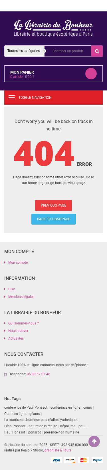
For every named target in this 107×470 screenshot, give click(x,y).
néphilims (67, 426)
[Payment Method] (56, 459)
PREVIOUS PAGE (53, 205)
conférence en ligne (65, 408)
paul (81, 426)
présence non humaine (61, 432)
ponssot (34, 432)
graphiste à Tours (58, 450)
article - (22, 77)
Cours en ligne (15, 414)
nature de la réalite (43, 426)
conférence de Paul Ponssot (25, 408)
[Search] (97, 51)
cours (87, 408)
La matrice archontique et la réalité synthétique (40, 420)
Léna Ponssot (14, 426)
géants (34, 414)
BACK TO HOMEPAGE (53, 219)
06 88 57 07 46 (38, 374)
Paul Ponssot (14, 432)
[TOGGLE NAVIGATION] (12, 97)
